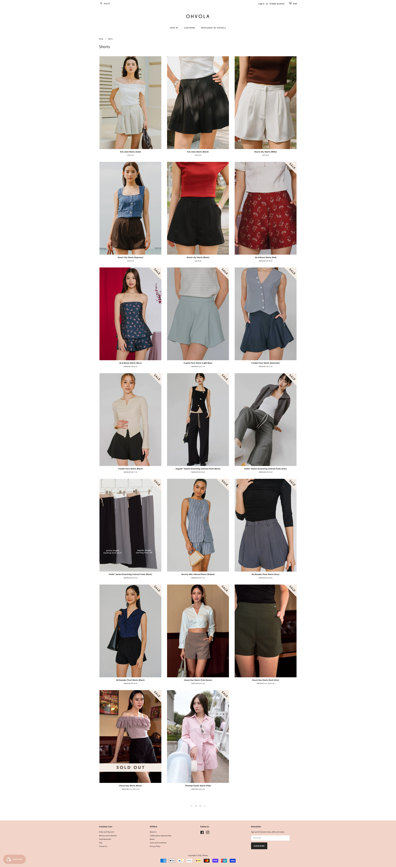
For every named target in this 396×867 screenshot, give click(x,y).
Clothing (189, 27)
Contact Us (103, 846)
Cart (295, 3)
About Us (153, 832)
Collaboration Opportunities (160, 835)
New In (174, 27)
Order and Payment (106, 832)
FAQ (100, 842)
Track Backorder (105, 839)
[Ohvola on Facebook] (202, 833)
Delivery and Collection (108, 835)
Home (101, 39)
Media (152, 839)
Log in (261, 3)
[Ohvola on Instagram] (207, 833)
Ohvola (205, 855)
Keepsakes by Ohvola (213, 27)
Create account (277, 3)
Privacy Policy (155, 846)
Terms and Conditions (158, 842)
